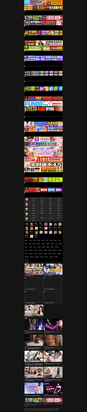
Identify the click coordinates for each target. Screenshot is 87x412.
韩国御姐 (42, 203)
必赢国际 (34, 243)
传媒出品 (33, 215)
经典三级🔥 (26, 256)
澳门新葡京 (57, 246)
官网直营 (38, 240)
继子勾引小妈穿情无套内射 (30, 289)
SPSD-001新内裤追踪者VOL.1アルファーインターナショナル (52, 348)
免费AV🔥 (56, 256)
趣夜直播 (43, 246)
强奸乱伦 (42, 198)
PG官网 (30, 240)
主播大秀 (26, 246)
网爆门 (59, 213)
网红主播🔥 (26, 260)
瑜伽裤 (50, 210)
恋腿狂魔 (58, 208)
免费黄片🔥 (54, 250)
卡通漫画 (33, 213)
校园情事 (42, 218)
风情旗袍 (33, 210)
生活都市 (33, 218)
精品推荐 (33, 198)
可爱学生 (50, 208)
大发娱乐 (26, 250)
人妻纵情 (50, 218)
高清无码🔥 (51, 256)
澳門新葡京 (31, 250)
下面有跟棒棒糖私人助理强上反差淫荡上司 (52, 363)
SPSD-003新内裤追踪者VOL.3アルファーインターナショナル (33, 332)
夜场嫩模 (47, 246)
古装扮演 (33, 208)
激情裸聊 (49, 250)
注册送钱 (51, 240)
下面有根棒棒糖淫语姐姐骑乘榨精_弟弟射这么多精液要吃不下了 (53, 380)
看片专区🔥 (42, 256)
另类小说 (33, 220)
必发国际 (52, 246)
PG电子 (47, 240)
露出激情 (42, 213)
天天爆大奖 (31, 253)
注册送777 (55, 240)
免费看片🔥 (40, 250)
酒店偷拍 (60, 243)
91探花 (42, 205)
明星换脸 (42, 210)
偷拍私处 (39, 246)
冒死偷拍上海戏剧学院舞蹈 (49, 289)
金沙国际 (35, 253)
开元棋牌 (34, 240)
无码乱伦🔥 (60, 250)
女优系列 (42, 208)
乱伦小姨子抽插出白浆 (29, 316)
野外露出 (58, 205)
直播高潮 (48, 243)
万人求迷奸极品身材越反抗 (30, 302)
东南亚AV (58, 203)
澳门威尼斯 (59, 253)
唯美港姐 (50, 203)
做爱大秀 (49, 253)
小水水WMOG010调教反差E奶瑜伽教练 (32, 395)
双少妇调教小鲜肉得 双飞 (49, 302)
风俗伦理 (58, 218)
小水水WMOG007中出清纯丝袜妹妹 (51, 395)
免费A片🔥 (31, 256)
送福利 (60, 240)
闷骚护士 (58, 210)
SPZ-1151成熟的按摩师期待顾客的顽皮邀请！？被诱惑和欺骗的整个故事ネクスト (33, 348)
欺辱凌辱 (33, 205)
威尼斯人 (26, 240)
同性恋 (59, 215)
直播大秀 (54, 253)
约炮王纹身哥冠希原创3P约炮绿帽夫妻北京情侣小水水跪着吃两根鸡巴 (33, 380)
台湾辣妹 (33, 203)
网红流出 (50, 205)
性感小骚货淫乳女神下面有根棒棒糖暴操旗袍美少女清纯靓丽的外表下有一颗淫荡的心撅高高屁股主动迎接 (34, 365)
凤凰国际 (38, 243)
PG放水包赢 (43, 243)
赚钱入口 (46, 256)
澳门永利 (42, 240)
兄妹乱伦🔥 (37, 256)
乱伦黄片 (34, 246)
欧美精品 (50, 198)
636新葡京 (45, 250)
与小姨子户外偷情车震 (48, 275)
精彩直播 (52, 243)
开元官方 (26, 253)
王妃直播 (30, 246)
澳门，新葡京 (40, 253)
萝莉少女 (58, 198)
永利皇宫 (35, 250)
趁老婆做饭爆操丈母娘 (29, 275)
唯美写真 (50, 213)
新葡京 (26, 243)
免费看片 (45, 253)
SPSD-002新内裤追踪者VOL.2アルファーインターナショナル (52, 332)
